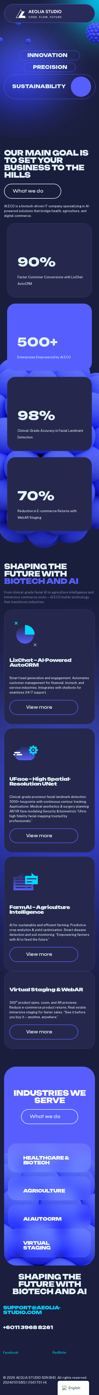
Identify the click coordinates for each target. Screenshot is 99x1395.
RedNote (59, 1352)
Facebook (10, 1352)
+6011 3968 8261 (28, 1327)
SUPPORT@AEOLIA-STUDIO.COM (31, 1310)
